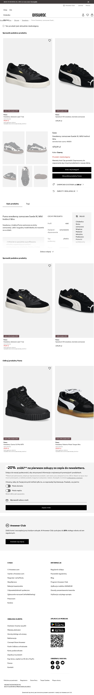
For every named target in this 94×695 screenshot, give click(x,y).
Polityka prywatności (11, 680)
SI (21, 687)
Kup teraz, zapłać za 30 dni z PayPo (20, 659)
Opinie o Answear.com (15, 574)
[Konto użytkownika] (83, 15)
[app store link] (58, 630)
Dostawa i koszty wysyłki (16, 626)
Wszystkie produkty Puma (72, 176)
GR (11, 687)
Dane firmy (33, 680)
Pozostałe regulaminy (59, 574)
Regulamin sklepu (57, 570)
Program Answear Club (59, 582)
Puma (54, 133)
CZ (9, 687)
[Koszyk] (92, 15)
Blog (52, 578)
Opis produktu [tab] (12, 204)
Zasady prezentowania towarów (63, 590)
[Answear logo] (39, 15)
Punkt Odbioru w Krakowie (17, 646)
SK (23, 687)
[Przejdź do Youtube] (62, 663)
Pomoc (9, 663)
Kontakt (10, 667)
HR (13, 687)
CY (7, 687)
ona (5, 10)
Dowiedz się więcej (17, 542)
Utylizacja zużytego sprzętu (61, 594)
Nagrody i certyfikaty (15, 578)
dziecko (6, 15)
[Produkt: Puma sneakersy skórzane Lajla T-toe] (27, 75)
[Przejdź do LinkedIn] (58, 667)
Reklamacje (11, 638)
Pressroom (11, 599)
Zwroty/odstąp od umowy (17, 634)
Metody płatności (14, 630)
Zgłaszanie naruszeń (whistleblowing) (21, 594)
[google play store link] (58, 624)
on (10, 10)
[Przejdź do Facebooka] (52, 663)
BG (5, 687)
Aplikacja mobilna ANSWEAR (61, 586)
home (6, 20)
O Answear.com (13, 570)
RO (20, 687)
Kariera (10, 603)
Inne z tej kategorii (72, 170)
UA (25, 687)
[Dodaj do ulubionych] (49, 40)
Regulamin (23, 680)
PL (18, 687)
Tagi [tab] (28, 204)
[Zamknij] (88, 2)
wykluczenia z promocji (74, 478)
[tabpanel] (47, 230)
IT (16, 687)
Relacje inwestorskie (15, 586)
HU (15, 687)
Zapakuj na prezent (14, 655)
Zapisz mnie (46, 508)
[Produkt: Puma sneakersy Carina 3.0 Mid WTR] (27, 403)
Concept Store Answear (16, 642)
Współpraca (12, 582)
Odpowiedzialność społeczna (18, 590)
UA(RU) (28, 687)
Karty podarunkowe (14, 651)
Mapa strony (56, 680)
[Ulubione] (87, 15)
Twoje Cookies (45, 680)
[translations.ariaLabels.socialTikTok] (53, 667)
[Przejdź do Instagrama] (57, 663)
